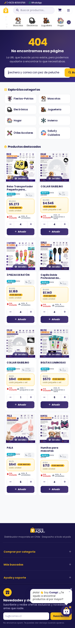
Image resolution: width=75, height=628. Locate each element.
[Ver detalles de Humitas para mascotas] (54, 428)
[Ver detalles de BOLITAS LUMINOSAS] (54, 343)
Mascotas (54, 98)
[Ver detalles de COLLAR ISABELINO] (54, 167)
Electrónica (21, 109)
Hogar (17, 120)
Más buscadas (13, 564)
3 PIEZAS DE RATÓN (18, 275)
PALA (10, 448)
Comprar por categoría (19, 552)
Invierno (52, 120)
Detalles (22, 178)
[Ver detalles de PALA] (21, 428)
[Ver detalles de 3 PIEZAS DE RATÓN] (21, 255)
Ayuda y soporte (15, 577)
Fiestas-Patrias (23, 98)
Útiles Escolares (23, 133)
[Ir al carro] (59, 10)
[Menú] (68, 10)
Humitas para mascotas (49, 449)
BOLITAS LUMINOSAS (53, 362)
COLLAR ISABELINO (52, 186)
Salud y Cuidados (54, 133)
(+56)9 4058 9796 (16, 2)
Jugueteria (54, 109)
